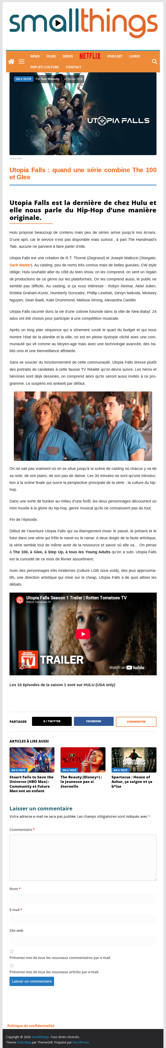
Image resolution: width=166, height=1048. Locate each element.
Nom (15, 888)
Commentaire (22, 829)
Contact (73, 67)
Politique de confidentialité (30, 1025)
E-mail (16, 909)
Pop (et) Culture (44, 67)
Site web (16, 930)
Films (51, 56)
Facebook (93, 721)
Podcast (114, 56)
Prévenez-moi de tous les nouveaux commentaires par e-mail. (60, 957)
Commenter (136, 722)
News (35, 56)
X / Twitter (52, 721)
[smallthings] (11, 61)
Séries (68, 56)
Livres (134, 56)
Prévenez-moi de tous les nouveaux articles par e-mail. (54, 972)
